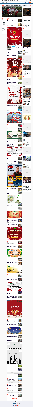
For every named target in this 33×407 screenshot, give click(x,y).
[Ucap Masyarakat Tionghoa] (24, 144)
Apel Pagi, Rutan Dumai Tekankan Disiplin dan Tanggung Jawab (12, 389)
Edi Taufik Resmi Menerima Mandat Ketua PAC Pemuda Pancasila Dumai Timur (27, 104)
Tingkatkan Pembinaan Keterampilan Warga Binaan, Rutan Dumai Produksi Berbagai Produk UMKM (12, 141)
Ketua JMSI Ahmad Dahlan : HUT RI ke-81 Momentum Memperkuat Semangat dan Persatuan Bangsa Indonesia (11, 246)
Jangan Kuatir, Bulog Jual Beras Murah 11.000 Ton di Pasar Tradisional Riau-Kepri (27, 164)
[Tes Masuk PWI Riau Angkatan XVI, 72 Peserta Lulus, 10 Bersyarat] (24, 101)
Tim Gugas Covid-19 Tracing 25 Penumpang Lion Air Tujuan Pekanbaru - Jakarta (4, 29)
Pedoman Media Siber (11, 0)
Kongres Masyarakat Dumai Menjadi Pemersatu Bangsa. (12, 158)
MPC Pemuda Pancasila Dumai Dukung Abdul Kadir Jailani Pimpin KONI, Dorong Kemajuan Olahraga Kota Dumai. (12, 20)
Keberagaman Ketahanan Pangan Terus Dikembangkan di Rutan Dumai (11, 208)
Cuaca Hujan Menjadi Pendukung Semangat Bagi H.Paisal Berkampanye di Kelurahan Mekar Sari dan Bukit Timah (27, 140)
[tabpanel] (12, 12)
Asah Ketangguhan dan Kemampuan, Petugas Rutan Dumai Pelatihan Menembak (12, 5)
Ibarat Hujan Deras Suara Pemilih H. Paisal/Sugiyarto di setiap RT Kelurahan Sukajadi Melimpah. (26, 137)
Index (30, 38)
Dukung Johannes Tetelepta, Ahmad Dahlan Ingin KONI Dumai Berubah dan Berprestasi (12, 262)
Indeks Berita (15, 398)
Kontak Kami (17, 0)
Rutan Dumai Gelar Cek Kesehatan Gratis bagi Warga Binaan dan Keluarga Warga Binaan (12, 369)
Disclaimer (14, 0)
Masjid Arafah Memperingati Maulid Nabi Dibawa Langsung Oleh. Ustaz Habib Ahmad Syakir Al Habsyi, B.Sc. (12, 110)
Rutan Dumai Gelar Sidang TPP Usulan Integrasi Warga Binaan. (12, 52)
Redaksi (5, 0)
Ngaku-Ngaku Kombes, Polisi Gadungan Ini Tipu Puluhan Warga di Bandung (27, 71)
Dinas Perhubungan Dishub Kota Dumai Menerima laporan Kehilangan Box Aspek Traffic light (27, 187)
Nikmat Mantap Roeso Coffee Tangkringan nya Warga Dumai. (12, 259)
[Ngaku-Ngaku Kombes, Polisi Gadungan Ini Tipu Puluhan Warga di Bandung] (27, 67)
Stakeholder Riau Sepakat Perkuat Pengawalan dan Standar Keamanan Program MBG (12, 105)
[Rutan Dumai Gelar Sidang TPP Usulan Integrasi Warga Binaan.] (24, 54)
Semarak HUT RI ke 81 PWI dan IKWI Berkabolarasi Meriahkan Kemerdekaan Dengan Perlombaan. (11, 14)
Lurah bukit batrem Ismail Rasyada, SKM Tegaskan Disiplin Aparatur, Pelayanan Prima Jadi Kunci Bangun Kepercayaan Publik (12, 395)
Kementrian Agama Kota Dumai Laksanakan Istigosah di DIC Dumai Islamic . (12, 242)
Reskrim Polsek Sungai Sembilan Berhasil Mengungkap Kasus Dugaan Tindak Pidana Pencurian (11, 79)
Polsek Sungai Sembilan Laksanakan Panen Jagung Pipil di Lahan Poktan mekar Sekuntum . (12, 188)
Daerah (8, 19)
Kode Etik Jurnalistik (7, 0)
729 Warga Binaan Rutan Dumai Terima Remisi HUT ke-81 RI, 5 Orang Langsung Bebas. (12, 224)
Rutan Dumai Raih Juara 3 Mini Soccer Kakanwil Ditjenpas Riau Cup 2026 (12, 375)
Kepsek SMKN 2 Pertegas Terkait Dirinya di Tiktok (11, 320)
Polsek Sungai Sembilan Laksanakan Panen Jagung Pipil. (11, 55)
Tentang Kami (3, 0)
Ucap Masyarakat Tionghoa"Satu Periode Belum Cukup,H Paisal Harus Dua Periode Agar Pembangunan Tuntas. (28, 144)
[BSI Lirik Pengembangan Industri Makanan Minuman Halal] (27, 158)
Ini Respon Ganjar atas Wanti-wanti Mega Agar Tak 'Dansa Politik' (4, 20)
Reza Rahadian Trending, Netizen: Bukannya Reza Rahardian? (27, 73)
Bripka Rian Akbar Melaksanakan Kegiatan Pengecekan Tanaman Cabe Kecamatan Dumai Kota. (12, 336)
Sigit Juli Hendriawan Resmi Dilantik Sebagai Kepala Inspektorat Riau (4, 26)
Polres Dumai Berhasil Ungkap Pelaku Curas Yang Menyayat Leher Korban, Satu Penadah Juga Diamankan (27, 184)
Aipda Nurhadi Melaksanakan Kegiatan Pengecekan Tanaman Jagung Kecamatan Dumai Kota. (12, 366)
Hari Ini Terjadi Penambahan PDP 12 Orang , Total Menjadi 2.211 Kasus (4, 32)
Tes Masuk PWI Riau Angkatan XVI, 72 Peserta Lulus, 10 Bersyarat (28, 101)
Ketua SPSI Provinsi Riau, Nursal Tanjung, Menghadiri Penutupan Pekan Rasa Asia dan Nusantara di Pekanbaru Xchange (26, 99)
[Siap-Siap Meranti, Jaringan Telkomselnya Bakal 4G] (24, 167)
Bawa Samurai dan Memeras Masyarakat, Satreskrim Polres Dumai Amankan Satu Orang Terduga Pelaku (28, 190)
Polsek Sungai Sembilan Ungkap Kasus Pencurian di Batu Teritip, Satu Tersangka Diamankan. (12, 24)
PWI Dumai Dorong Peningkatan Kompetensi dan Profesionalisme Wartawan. (12, 379)
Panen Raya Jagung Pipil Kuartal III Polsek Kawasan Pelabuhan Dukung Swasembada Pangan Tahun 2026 (11, 324)
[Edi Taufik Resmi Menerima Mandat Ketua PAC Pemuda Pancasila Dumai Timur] (24, 104)
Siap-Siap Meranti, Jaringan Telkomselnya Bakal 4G (27, 166)
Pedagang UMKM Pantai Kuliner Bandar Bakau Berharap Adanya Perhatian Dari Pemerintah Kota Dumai (12, 293)
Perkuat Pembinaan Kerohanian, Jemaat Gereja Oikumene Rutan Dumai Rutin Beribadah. (12, 129)
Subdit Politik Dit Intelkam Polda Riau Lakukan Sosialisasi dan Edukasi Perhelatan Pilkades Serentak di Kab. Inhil (12, 205)
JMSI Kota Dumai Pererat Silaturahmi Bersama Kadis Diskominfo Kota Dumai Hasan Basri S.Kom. (12, 162)
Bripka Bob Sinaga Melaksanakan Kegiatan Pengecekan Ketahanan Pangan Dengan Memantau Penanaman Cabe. (11, 83)
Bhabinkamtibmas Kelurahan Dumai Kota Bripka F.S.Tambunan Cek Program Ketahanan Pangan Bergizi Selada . (12, 193)
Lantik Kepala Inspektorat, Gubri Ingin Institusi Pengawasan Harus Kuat (4, 23)
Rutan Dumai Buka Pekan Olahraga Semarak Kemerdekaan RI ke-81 (12, 340)
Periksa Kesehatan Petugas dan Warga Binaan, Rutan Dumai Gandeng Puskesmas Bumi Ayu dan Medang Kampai (12, 279)
